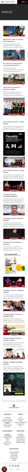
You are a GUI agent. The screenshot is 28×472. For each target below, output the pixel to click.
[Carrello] (19, 2)
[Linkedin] (18, 466)
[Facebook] (10, 466)
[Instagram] (12, 466)
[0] (19, 2)
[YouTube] (15, 466)
